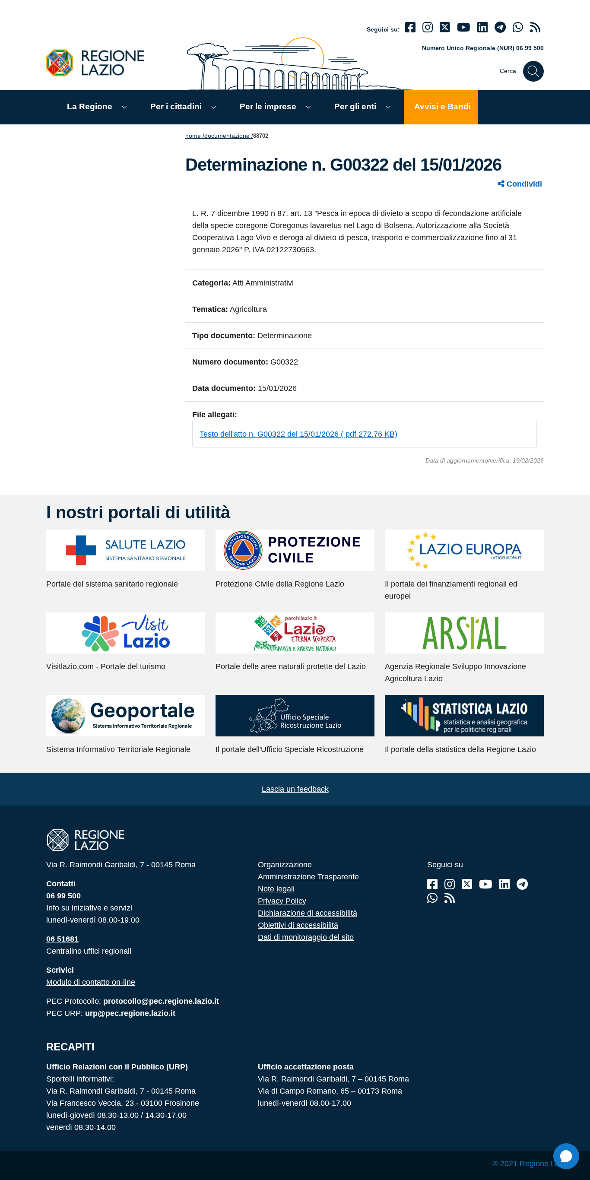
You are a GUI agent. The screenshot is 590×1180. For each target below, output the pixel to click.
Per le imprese (268, 106)
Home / (194, 135)
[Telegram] (522, 884)
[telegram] (500, 27)
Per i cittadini (176, 106)
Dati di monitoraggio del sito (306, 937)
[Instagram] (427, 27)
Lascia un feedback (295, 789)
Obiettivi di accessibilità (298, 925)
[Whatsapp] (518, 27)
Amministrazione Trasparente (308, 876)
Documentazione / (228, 135)
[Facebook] (410, 27)
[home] (100, 62)
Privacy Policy (282, 901)
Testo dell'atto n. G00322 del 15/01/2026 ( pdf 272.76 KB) (298, 434)
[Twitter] (445, 27)
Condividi (523, 184)
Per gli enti (355, 106)
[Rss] (449, 898)
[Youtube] (463, 27)
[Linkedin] (482, 27)
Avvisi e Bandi (442, 106)
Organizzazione (285, 864)
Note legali (276, 889)
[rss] (535, 27)
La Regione (89, 106)
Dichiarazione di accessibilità (307, 913)
